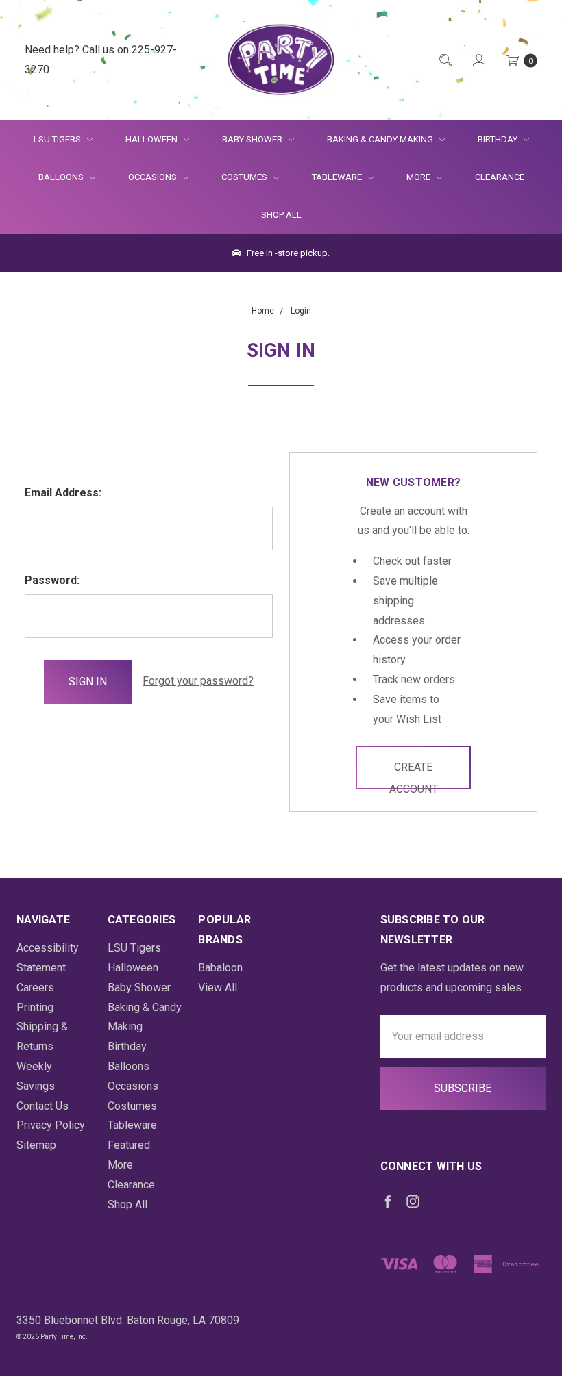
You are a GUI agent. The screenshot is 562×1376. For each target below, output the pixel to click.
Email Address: (63, 492)
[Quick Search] (444, 60)
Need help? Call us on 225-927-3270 (101, 59)
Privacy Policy (50, 1125)
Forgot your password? (198, 680)
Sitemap (36, 1144)
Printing (34, 1007)
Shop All (281, 214)
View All (217, 987)
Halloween (152, 139)
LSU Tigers (58, 139)
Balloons (62, 177)
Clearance (499, 177)
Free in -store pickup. (287, 253)
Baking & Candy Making (381, 139)
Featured (129, 1144)
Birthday (499, 139)
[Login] (478, 60)
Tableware (338, 177)
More (410, 177)
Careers (35, 987)
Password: (52, 580)
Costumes (245, 177)
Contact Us (42, 1105)
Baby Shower (253, 139)
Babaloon (220, 967)
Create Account (413, 775)
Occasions (153, 177)
